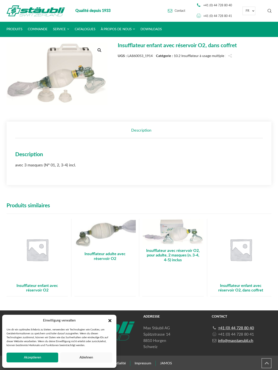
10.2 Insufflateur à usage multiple (199, 56)
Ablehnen (86, 357)
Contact (180, 10)
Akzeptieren (32, 357)
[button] (110, 320)
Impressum (143, 363)
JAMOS (166, 363)
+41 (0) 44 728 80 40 (217, 5)
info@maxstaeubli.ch (235, 341)
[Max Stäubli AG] (36, 11)
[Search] (268, 10)
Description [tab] (141, 130)
